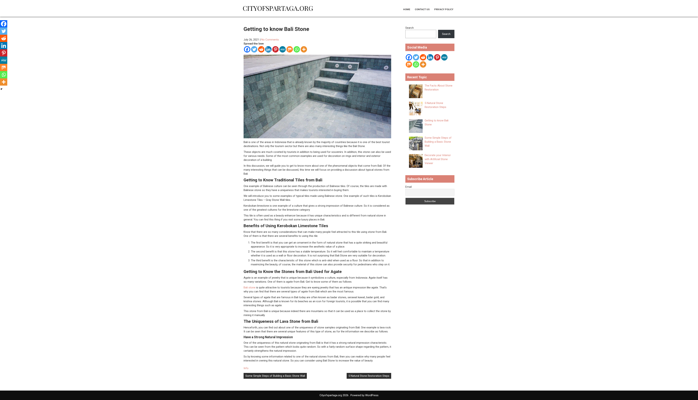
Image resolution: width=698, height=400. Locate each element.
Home (406, 9)
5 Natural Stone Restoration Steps (368, 375)
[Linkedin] (268, 49)
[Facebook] (247, 49)
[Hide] (1, 89)
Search (409, 27)
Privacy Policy (443, 9)
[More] (304, 49)
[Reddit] (261, 49)
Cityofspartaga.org (278, 8)
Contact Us (422, 9)
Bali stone (249, 287)
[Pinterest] (275, 49)
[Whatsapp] (297, 49)
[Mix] (289, 49)
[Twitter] (254, 49)
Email (408, 186)
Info (246, 368)
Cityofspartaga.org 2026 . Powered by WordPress (349, 395)
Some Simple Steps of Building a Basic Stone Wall (275, 375)
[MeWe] (282, 49)
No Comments (270, 39)
